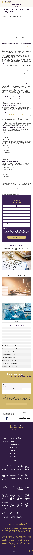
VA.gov (19, 99)
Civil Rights (12, 441)
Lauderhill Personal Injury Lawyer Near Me (9, 351)
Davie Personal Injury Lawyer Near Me (8, 357)
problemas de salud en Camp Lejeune (9, 186)
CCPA (17, 546)
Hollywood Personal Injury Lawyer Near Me (9, 333)
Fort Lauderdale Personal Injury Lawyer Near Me (10, 342)
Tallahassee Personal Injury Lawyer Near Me (9, 366)
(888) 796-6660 (17, 4)
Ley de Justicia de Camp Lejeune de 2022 (15, 114)
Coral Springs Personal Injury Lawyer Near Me (9, 330)
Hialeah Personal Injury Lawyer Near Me (8, 336)
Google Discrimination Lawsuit (15, 444)
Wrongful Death (16, 271)
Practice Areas (5, 440)
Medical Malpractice (16, 298)
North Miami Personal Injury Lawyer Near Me (9, 348)
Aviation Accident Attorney (14, 437)
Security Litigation (13, 451)
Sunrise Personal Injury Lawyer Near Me (8, 354)
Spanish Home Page (8, 15)
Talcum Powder (12, 453)
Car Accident (12, 440)
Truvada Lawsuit (13, 454)
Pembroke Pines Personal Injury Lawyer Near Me (10, 360)
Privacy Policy (13, 546)
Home (3, 15)
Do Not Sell (20, 546)
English (16, 6)
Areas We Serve (5, 441)
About (4, 437)
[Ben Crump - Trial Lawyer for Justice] (8, 2)
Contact (4, 443)
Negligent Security (13, 450)
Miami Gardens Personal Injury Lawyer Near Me (10, 339)
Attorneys (4, 438)
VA (12, 91)
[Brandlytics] (16, 551)
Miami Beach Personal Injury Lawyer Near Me (9, 363)
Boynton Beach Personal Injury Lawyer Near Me (10, 345)
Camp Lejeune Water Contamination (16, 438)
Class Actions (12, 443)
